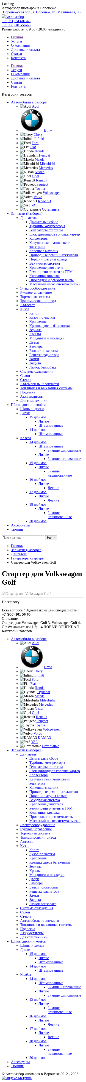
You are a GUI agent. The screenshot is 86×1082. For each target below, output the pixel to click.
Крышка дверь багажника (49, 326)
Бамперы (36, 346)
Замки (34, 359)
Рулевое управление (36, 292)
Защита (35, 363)
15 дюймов (38, 417)
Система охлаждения (36, 371)
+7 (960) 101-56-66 (16, 25)
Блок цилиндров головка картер (54, 234)
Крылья (35, 334)
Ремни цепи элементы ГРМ (50, 272)
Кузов (24, 309)
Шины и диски (32, 409)
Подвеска (27, 392)
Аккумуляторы (32, 396)
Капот (34, 313)
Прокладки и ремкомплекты (51, 280)
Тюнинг (17, 529)
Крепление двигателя (46, 267)
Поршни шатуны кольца (48, 259)
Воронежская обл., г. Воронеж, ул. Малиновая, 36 (41, 12)
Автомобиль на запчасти (39, 384)
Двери (34, 342)
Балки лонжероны (43, 351)
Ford (35, 143)
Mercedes (46, 168)
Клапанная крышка (44, 276)
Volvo (37, 197)
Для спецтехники (33, 400)
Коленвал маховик (43, 251)
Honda (39, 151)
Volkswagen (52, 193)
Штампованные (51, 425)
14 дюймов (38, 430)
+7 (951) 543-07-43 (16, 21)
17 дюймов (38, 492)
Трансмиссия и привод (38, 301)
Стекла (25, 380)
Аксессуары (20, 525)
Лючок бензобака (42, 367)
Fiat (33, 147)
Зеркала (35, 330)
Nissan (39, 172)
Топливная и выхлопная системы (46, 388)
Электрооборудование (37, 288)
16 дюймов (38, 479)
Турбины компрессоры (47, 226)
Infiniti (39, 139)
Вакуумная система (44, 263)
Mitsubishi (47, 164)
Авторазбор (15, 17)
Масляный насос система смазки (54, 284)
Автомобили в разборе (29, 102)
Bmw (48, 130)
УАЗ (34, 205)
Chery (38, 134)
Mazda (39, 159)
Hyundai (43, 155)
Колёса (25, 438)
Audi (35, 106)
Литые (44, 421)
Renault (41, 180)
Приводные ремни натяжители (53, 255)
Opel (35, 176)
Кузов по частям (42, 317)
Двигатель (28, 218)
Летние (53, 488)
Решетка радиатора (44, 355)
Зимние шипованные (64, 450)
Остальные (50, 209)
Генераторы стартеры (46, 230)
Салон (25, 376)
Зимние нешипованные (60, 473)
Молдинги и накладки (46, 338)
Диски (25, 413)
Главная (17, 546)
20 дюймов (38, 521)
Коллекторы (38, 238)
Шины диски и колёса (28, 405)
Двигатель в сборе (43, 222)
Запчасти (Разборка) (26, 213)
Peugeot (42, 184)
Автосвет (27, 305)
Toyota (40, 188)
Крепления (38, 321)
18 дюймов (38, 504)
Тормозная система (35, 297)
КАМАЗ (44, 201)
